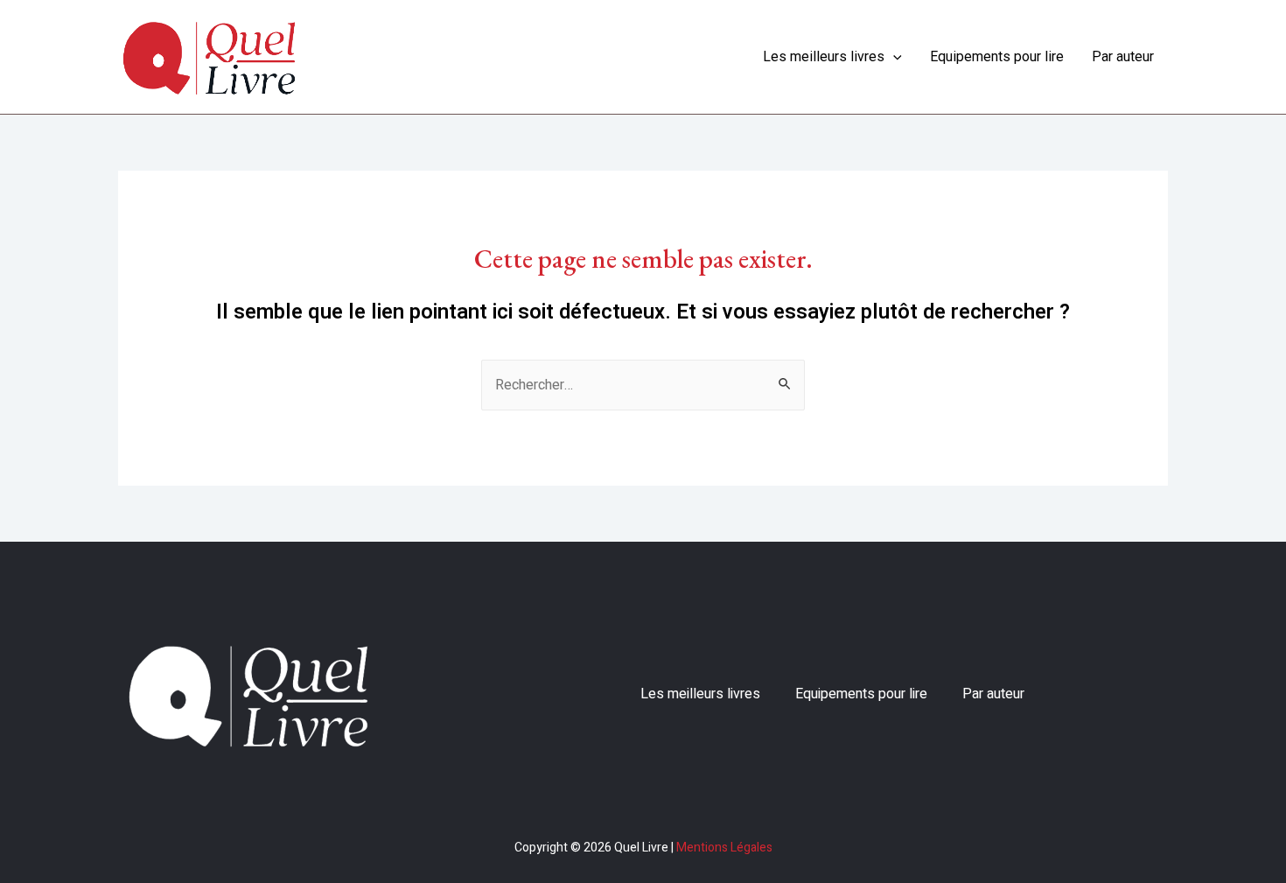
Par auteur (1123, 56)
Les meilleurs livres (823, 56)
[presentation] (893, 56)
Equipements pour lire (997, 56)
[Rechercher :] (643, 385)
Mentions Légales (724, 847)
